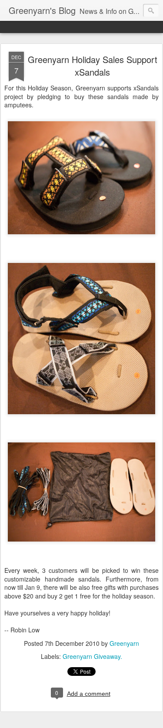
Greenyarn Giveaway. (92, 656)
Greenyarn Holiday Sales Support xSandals (92, 65)
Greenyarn (124, 643)
